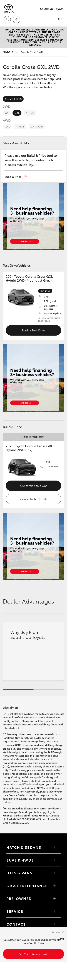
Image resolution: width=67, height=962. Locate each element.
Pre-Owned (19, 898)
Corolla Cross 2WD (23, 52)
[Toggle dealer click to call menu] (7, 19)
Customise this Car (33, 485)
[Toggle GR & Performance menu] (54, 885)
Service (14, 911)
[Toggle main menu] (59, 19)
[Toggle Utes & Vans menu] (54, 872)
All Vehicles (13, 99)
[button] (15, 177)
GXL (16, 113)
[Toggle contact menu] (54, 898)
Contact (16, 923)
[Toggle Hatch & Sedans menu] (54, 847)
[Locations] (16, 19)
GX (6, 113)
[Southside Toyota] (9, 8)
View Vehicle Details (33, 499)
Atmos (30, 113)
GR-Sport (37, 126)
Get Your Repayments (33, 954)
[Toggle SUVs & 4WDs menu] (54, 860)
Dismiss (56, 932)
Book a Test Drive (33, 330)
